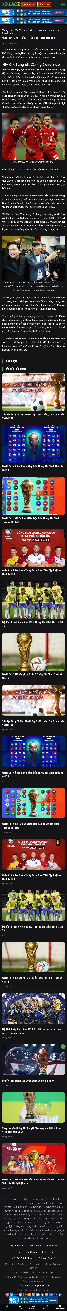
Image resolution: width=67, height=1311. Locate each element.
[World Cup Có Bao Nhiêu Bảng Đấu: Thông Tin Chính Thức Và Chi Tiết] (33, 444)
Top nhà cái (28, 4)
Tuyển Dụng (48, 1252)
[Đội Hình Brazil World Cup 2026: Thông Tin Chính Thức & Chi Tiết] (33, 600)
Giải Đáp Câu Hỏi (47, 1258)
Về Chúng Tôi (17, 1245)
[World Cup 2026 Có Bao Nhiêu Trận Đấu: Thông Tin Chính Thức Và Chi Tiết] (33, 496)
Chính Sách (51, 1245)
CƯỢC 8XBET (44, 4)
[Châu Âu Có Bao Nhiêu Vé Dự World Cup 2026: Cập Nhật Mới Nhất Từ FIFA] (33, 548)
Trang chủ (7, 30)
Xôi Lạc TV (20, 169)
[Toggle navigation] (63, 4)
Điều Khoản (35, 1245)
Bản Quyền (31, 1252)
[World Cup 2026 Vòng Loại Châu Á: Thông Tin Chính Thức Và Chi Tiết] (33, 652)
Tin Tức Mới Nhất (24, 30)
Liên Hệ (17, 1252)
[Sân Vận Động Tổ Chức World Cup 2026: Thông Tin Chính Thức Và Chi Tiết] (33, 392)
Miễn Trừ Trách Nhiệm (23, 1258)
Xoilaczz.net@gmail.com (37, 1285)
